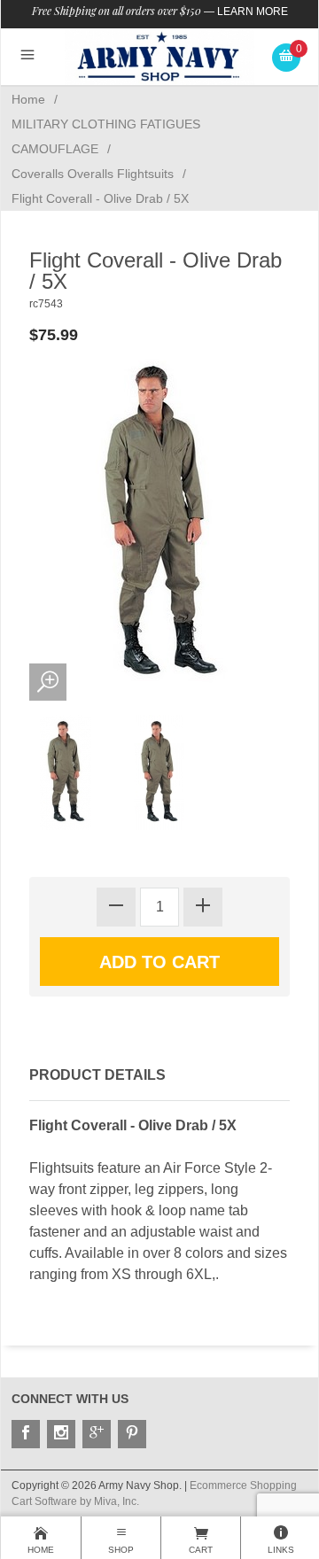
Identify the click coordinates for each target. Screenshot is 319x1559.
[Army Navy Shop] (160, 56)
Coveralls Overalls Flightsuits (93, 174)
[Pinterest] (132, 1434)
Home (28, 99)
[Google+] (96, 1434)
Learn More (252, 11)
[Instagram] (61, 1434)
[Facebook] (26, 1434)
